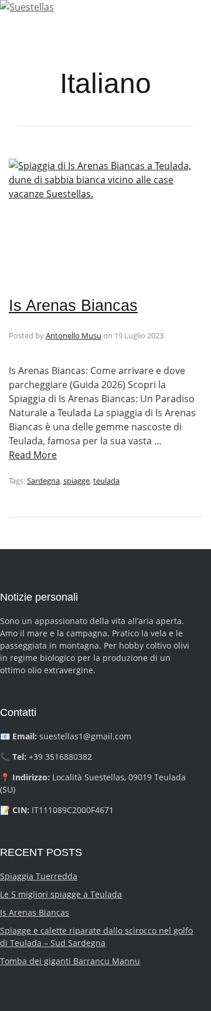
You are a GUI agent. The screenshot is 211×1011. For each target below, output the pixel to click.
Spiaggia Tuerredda (38, 876)
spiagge (76, 480)
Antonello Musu (73, 335)
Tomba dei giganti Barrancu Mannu (70, 961)
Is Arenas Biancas (73, 305)
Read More (33, 454)
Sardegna (43, 480)
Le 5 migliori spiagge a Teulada (61, 894)
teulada (106, 480)
